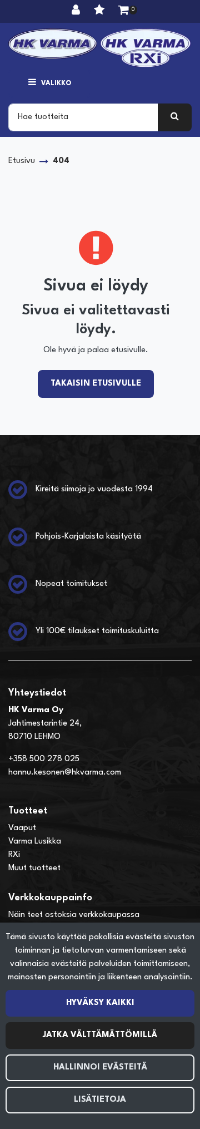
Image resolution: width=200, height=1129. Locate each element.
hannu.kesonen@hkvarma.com (64, 772)
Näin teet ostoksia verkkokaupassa (73, 915)
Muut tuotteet (34, 868)
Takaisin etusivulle (96, 383)
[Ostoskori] (123, 11)
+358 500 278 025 (43, 759)
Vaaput (22, 828)
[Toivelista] (100, 11)
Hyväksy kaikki (100, 1003)
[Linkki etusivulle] (100, 47)
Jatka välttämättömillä (100, 1035)
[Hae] (175, 117)
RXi (14, 855)
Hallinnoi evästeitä (100, 1067)
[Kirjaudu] (77, 11)
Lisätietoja (100, 1100)
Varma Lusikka (34, 841)
